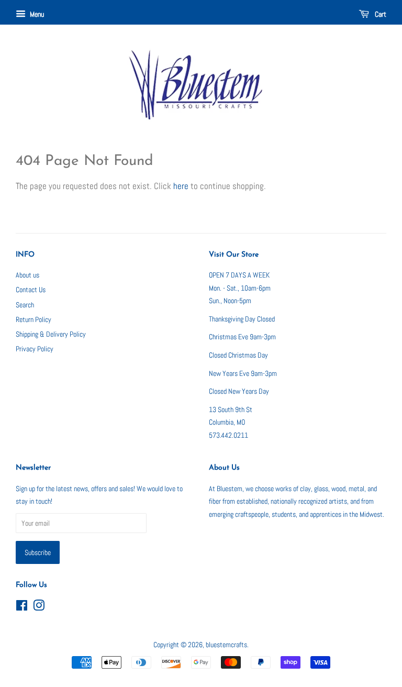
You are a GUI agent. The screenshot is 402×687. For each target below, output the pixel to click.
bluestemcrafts (226, 644)
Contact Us (31, 289)
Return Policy (33, 319)
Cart (379, 14)
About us (27, 275)
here (180, 186)
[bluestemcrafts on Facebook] (22, 607)
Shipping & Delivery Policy (51, 334)
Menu (36, 14)
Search (25, 304)
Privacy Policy (34, 348)
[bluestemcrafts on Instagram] (38, 607)
